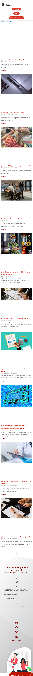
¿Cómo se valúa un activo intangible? (13, 60)
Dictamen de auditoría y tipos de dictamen (15, 318)
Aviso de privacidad (16, 607)
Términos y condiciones (16, 603)
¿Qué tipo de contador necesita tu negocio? (15, 537)
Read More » (3, 70)
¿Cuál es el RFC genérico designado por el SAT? (16, 166)
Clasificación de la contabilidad (11, 219)
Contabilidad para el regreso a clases (13, 113)
